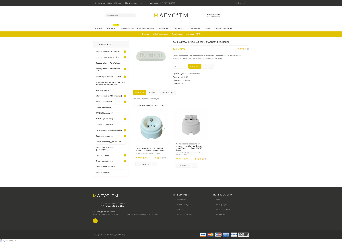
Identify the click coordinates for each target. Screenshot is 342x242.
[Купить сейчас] (204, 66)
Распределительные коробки (109, 130)
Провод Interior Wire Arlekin (108, 63)
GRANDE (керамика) (104, 113)
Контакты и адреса (184, 214)
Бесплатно (220, 214)
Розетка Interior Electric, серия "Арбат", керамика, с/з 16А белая (150, 149)
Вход (218, 199)
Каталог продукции (184, 204)
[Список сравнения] (248, 28)
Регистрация (221, 204)
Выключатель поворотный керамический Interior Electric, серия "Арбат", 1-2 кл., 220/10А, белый (189, 147)
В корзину (144, 164)
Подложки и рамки (104, 136)
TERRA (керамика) (103, 107)
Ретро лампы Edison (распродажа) (105, 148)
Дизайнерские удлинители (108, 141)
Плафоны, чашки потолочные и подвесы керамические (110, 83)
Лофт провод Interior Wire (107, 57)
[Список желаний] (243, 28)
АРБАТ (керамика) (104, 101)
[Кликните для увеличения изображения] (151, 56)
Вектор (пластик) (103, 90)
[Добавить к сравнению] (210, 66)
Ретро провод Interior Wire (107, 51)
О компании (181, 199)
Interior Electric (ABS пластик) (109, 96)
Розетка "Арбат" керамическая (147, 153)
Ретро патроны (102, 155)
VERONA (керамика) (104, 119)
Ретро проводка (103, 172)
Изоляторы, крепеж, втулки (108, 76)
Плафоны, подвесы (104, 161)
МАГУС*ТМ (171, 15)
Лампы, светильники (105, 167)
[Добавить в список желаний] (165, 44)
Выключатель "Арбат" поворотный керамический (189, 153)
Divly (123, 234)
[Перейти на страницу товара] (151, 127)
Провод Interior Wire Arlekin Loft (108, 69)
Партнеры (180, 209)
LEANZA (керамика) (104, 124)
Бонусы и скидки (223, 209)
